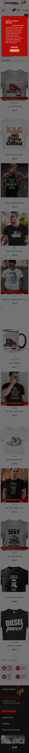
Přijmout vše (14, 50)
